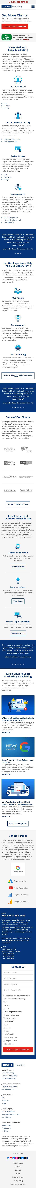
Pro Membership (8, 1073)
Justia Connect (18, 86)
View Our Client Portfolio (18, 504)
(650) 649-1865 (8, 958)
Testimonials (6, 1128)
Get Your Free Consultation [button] (18, 1050)
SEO (6, 175)
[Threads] (19, 1158)
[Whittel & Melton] (26, 477)
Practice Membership (9, 1076)
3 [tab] (21, 253)
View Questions (18, 633)
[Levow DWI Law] (10, 477)
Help (18, 1173)
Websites (7, 177)
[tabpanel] (18, 241)
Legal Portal (18, 1166)
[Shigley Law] (26, 491)
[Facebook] (13, 1158)
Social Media (9, 222)
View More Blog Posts (18, 824)
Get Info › (26, 39)
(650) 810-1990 (8, 956)
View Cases (18, 601)
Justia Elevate (18, 156)
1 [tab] (15, 253)
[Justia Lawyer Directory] (28, 1158)
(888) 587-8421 (7, 940)
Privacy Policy (18, 1181)
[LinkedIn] (8, 1158)
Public (6, 108)
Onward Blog (6, 1125)
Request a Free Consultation (15, 26)
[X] (25, 1158)
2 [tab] (18, 253)
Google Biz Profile (11, 1041)
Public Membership (9, 1078)
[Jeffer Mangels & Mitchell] (26, 463)
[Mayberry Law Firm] (10, 449)
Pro (5, 103)
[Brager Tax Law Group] (26, 449)
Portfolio (5, 1131)
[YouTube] (11, 1158)
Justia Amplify (18, 194)
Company (18, 1170)
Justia (18, 122)
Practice (7, 106)
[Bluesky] (22, 1158)
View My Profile (18, 567)
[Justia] (12, 6)
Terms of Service (18, 1177)
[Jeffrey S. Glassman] (10, 491)
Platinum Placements (12, 139)
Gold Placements (10, 141)
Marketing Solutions (18, 1184)
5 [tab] (24, 407)
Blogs (6, 180)
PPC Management (11, 218)
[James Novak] (10, 463)
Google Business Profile (13, 220)
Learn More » (6, 732)
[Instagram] (16, 1158)
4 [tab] (21, 407)
